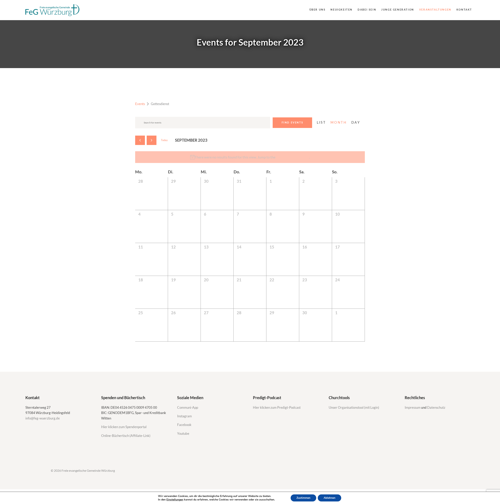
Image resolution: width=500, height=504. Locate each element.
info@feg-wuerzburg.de (42, 418)
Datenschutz (436, 407)
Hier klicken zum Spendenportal (123, 427)
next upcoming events (292, 157)
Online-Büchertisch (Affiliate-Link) (125, 436)
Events (140, 104)
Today (164, 140)
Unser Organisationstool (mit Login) (354, 407)
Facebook (184, 425)
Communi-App (187, 407)
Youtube (183, 433)
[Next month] (151, 140)
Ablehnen (329, 498)
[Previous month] (140, 140)
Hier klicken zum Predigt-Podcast (277, 407)
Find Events (292, 122)
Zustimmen (303, 498)
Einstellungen (174, 499)
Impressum (413, 407)
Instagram (184, 416)
